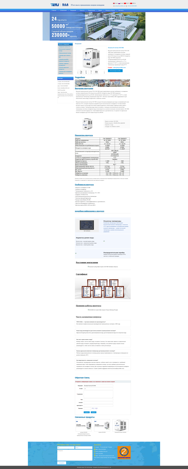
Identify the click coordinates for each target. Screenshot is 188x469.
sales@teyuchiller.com (120, 6)
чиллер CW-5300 (102, 432)
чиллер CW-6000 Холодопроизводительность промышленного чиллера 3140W (84, 434)
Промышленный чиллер (65, 53)
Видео (100, 10)
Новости (82, 10)
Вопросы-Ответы (110, 10)
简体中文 (128, 3)
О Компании (63, 10)
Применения (91, 10)
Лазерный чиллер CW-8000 (120, 432)
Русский (122, 3)
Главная (54, 10)
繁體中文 (134, 3)
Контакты (121, 10)
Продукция (73, 10)
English (116, 3)
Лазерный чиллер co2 (64, 46)
